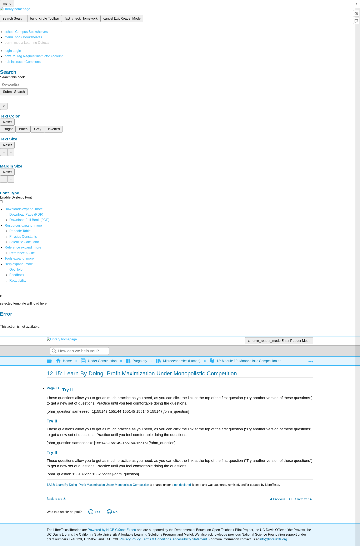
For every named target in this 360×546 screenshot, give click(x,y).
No (115, 512)
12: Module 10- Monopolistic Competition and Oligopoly (257, 361)
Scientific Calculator (24, 242)
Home (67, 361)
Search (54, 351)
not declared (183, 484)
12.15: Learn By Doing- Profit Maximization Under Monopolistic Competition (98, 484)
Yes (97, 512)
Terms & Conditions (156, 539)
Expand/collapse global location (310, 360)
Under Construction (102, 361)
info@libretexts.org (273, 539)
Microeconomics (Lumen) (181, 361)
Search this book (12, 77)
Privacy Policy (130, 539)
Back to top (54, 498)
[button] (16, 275)
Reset (7, 122)
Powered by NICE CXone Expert (112, 530)
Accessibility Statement (189, 539)
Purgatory (140, 361)
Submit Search (14, 92)
